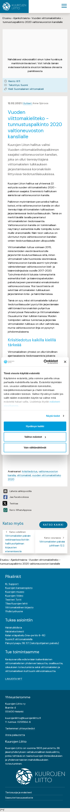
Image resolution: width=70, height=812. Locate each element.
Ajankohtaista (21, 18)
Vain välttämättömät (35, 447)
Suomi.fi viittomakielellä (18, 639)
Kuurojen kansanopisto (19, 588)
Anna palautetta (15, 735)
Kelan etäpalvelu (14, 635)
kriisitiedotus (29, 471)
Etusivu (7, 18)
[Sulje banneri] (65, 362)
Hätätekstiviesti (14, 631)
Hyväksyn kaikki (35, 426)
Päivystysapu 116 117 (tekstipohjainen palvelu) (32, 643)
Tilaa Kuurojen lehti (16, 603)
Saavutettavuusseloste (19, 797)
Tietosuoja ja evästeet (18, 792)
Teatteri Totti (13, 599)
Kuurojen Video (14, 595)
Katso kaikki (53, 524)
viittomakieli (24, 475)
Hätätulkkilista (13, 627)
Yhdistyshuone (14, 611)
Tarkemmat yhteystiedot (20, 728)
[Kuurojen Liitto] (14, 6)
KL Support (12, 584)
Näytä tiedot (53, 415)
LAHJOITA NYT (13, 679)
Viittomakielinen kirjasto (19, 607)
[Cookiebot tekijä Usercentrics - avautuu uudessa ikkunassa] (44, 362)
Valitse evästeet (33, 436)
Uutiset (27, 103)
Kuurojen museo (14, 591)
